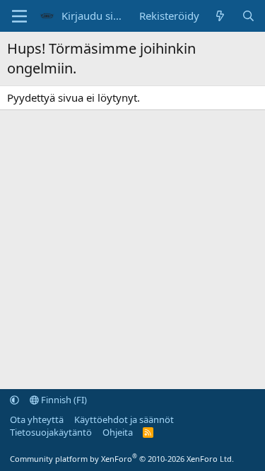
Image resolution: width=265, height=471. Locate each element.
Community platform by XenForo (122, 458)
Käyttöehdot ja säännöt (124, 419)
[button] (14, 399)
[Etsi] (248, 16)
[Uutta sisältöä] (220, 16)
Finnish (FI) (63, 399)
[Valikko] (19, 16)
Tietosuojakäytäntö (51, 432)
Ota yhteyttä (37, 419)
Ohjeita (117, 432)
